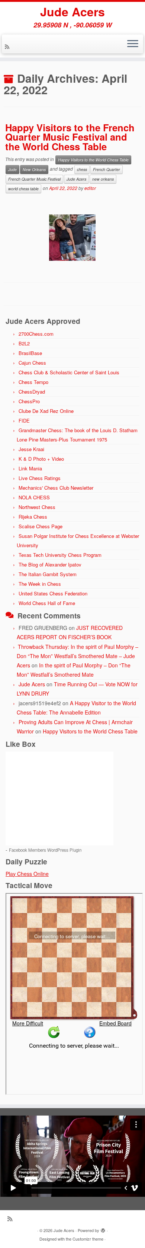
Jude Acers (72, 11)
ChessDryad (32, 391)
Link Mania (30, 468)
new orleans (103, 179)
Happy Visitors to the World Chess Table (93, 159)
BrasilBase (30, 353)
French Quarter (106, 169)
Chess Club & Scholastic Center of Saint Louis (69, 372)
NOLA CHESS (34, 497)
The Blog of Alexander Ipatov (50, 564)
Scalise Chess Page (40, 526)
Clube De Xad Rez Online (46, 410)
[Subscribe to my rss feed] (8, 46)
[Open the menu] (132, 44)
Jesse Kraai (31, 449)
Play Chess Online (27, 873)
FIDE (24, 420)
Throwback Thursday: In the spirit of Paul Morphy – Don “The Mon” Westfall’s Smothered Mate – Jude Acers (77, 656)
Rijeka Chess (33, 516)
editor (90, 188)
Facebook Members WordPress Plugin (45, 850)
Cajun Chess (32, 362)
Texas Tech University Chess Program (60, 554)
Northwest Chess (37, 506)
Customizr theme (87, 1239)
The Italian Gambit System (48, 574)
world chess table (23, 188)
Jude (12, 169)
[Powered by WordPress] (103, 1228)
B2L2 (24, 343)
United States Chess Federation (53, 593)
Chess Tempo (33, 381)
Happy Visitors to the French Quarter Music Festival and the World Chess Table (70, 137)
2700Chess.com (36, 333)
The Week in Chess (40, 583)
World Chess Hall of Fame (47, 603)
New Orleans (34, 169)
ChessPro (29, 401)
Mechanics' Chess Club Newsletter (56, 487)
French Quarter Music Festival (34, 179)
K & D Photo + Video (41, 458)
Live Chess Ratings (40, 478)
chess (82, 169)
